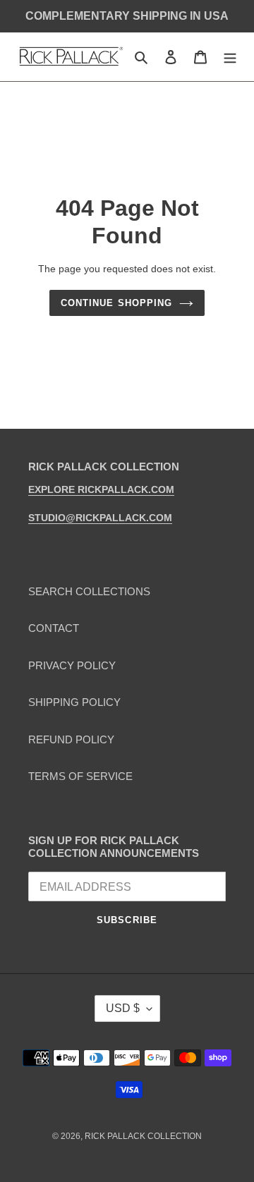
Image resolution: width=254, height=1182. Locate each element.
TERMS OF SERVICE (80, 776)
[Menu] (230, 57)
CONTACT (53, 628)
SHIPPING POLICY (74, 702)
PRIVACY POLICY (72, 665)
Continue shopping (116, 303)
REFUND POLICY (71, 739)
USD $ (123, 1008)
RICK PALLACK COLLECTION (143, 1136)
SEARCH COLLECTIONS (89, 591)
